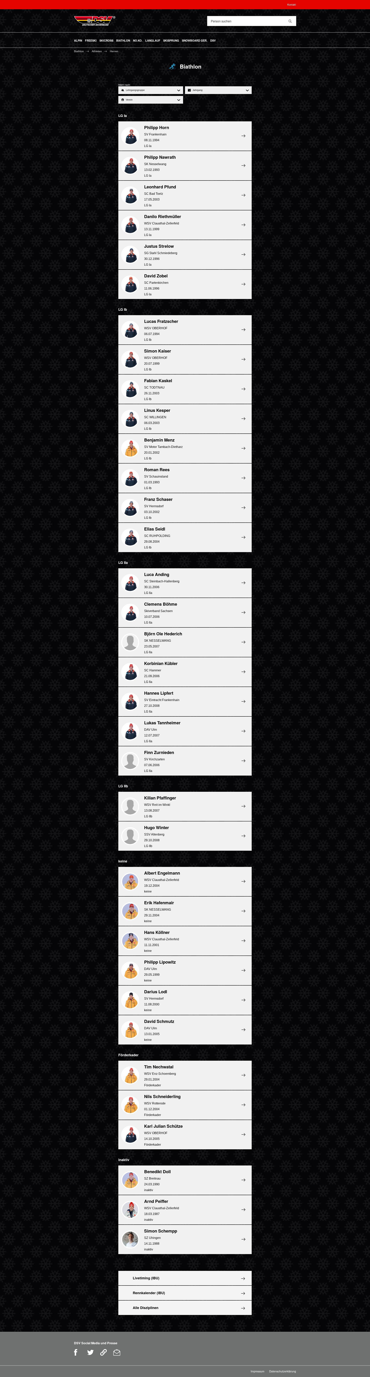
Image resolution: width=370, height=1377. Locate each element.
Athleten (97, 51)
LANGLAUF (152, 40)
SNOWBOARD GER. (194, 40)
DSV (213, 40)
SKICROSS (106, 40)
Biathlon (79, 51)
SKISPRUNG (171, 40)
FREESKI (91, 40)
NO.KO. (137, 40)
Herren (114, 51)
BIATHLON (123, 40)
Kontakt (291, 4)
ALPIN (78, 40)
